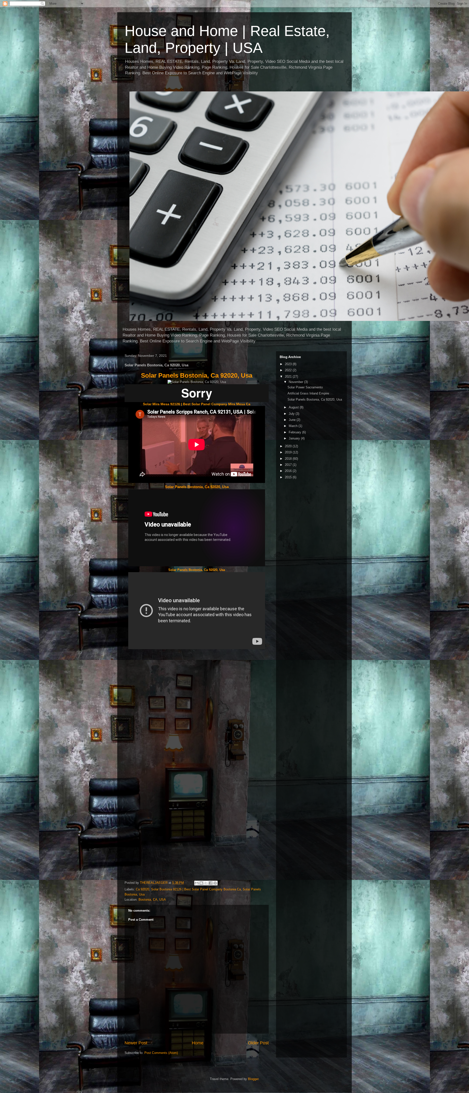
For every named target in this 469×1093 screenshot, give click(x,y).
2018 (289, 458)
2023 (289, 364)
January (295, 438)
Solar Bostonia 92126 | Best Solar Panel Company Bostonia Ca (196, 889)
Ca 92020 (142, 889)
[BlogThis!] (201, 883)
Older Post (258, 1042)
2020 (289, 446)
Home (197, 1042)
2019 (289, 452)
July (292, 413)
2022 (289, 370)
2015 (289, 477)
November (296, 382)
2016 (289, 471)
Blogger (253, 1079)
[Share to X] (205, 883)
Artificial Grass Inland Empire (308, 393)
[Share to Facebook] (210, 883)
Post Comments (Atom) (161, 1053)
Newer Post (136, 1042)
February (295, 432)
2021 (289, 376)
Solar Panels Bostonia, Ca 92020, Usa (196, 375)
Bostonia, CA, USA (152, 899)
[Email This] (196, 883)
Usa (142, 894)
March (293, 426)
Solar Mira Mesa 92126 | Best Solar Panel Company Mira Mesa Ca (196, 404)
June (293, 420)
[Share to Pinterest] (215, 883)
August (294, 407)
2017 (289, 465)
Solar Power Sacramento (305, 387)
